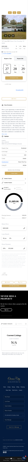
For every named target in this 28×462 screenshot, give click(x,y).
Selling (17, 387)
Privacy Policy (6, 460)
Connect (20, 390)
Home (4, 387)
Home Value (8, 390)
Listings (8, 387)
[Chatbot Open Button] (24, 458)
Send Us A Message (14, 427)
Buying (13, 387)
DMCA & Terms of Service (16, 460)
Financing (23, 387)
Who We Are (14, 390)
